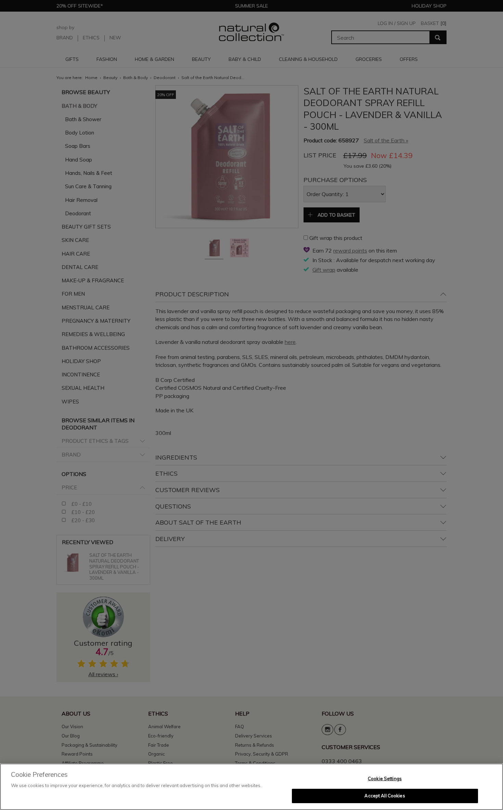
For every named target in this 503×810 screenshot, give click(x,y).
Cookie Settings (385, 778)
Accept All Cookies (384, 795)
